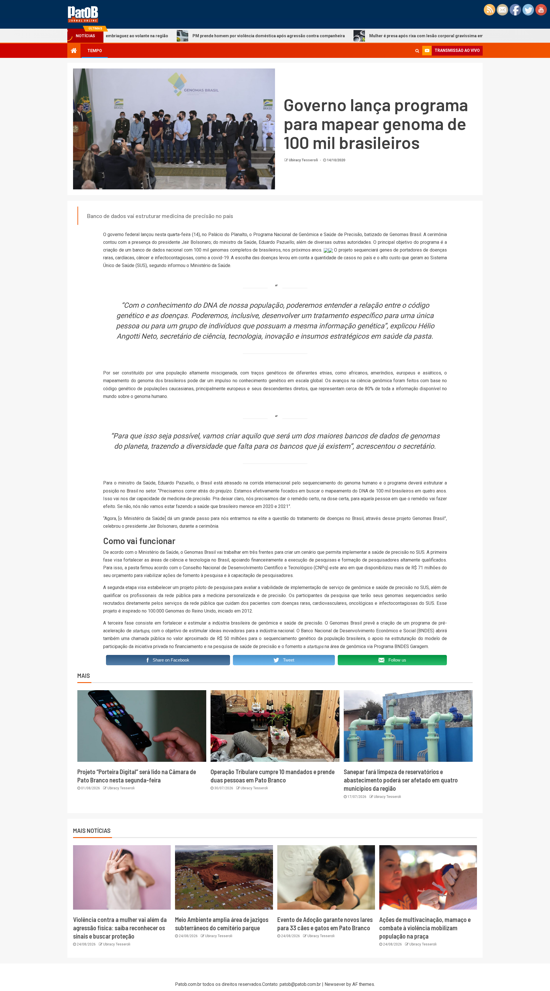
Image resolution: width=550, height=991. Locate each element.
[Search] (417, 50)
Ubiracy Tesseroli (304, 160)
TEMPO (94, 50)
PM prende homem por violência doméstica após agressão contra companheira (222, 36)
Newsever (335, 984)
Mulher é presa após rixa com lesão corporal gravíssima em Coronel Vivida (394, 36)
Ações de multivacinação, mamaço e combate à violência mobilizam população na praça (425, 928)
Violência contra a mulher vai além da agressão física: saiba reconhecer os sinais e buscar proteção (120, 928)
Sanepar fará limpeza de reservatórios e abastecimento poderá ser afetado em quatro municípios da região (401, 780)
